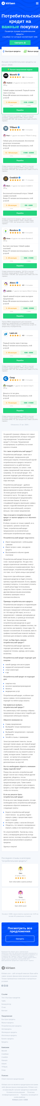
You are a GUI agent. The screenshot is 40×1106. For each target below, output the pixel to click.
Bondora (14, 230)
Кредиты (5, 1042)
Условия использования (15, 1092)
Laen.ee (13, 332)
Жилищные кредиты (9, 1032)
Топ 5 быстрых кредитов (11, 997)
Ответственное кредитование (13, 1079)
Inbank (4, 1063)
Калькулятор (6, 1004)
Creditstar (5, 1054)
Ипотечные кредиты (9, 1035)
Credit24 (14, 177)
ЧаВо (4, 1001)
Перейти (20, 110)
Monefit (14, 74)
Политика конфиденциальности (18, 1093)
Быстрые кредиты (8, 1019)
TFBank (14, 127)
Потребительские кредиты (12, 1026)
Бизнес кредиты (8, 1038)
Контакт (4, 1010)
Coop (12, 377)
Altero (13, 282)
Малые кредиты (8, 1022)
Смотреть (19, 42)
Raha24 (4, 1060)
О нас (4, 1007)
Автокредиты (7, 1029)
